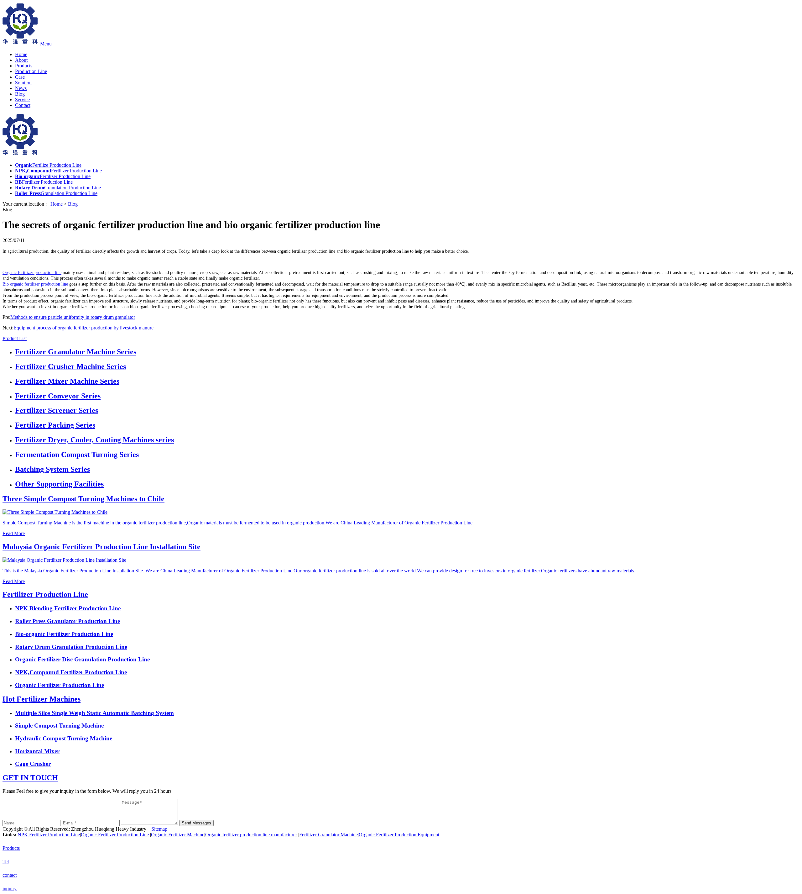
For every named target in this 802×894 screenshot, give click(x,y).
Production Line (31, 71)
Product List (15, 338)
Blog (20, 94)
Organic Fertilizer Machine (177, 834)
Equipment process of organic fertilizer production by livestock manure (83, 327)
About (21, 60)
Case (20, 77)
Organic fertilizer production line (32, 272)
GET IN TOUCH (30, 778)
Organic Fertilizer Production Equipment (399, 834)
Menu (46, 43)
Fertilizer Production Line (45, 594)
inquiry (10, 888)
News (21, 88)
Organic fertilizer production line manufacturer (251, 834)
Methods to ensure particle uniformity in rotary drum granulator (72, 317)
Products (23, 65)
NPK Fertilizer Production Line (49, 834)
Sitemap (159, 829)
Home (21, 54)
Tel (6, 861)
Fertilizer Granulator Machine (328, 834)
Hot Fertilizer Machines (42, 699)
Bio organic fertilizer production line (35, 284)
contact (10, 875)
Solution (23, 82)
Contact (22, 105)
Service (22, 99)
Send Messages (196, 823)
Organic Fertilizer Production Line (115, 834)
